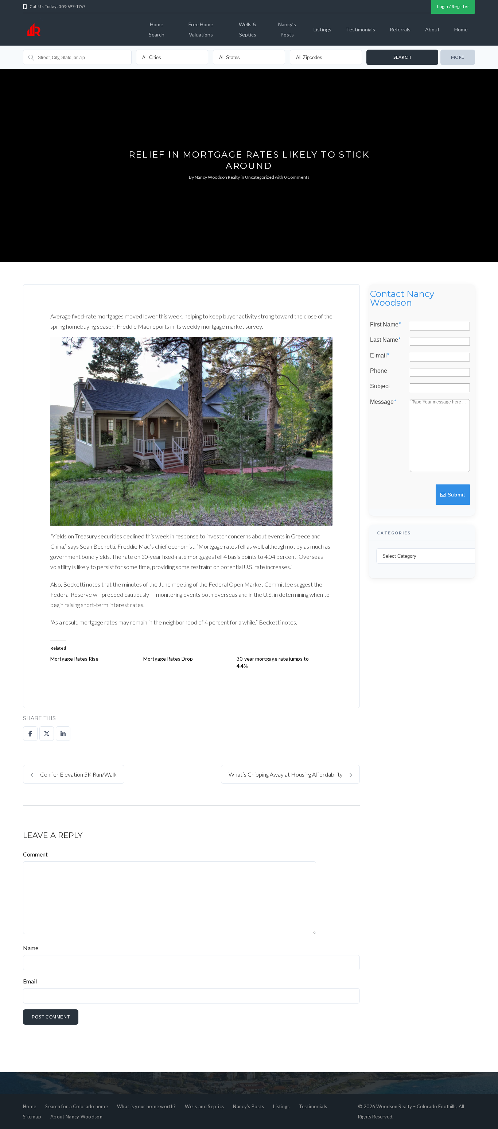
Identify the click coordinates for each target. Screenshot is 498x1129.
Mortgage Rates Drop (168, 659)
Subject (380, 386)
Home (461, 29)
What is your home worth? (146, 1106)
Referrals (400, 29)
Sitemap (32, 1117)
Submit (455, 494)
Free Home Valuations (200, 29)
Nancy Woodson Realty (217, 177)
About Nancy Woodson (76, 1117)
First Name (385, 325)
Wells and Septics (204, 1106)
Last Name (385, 340)
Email (30, 981)
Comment (35, 854)
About (432, 29)
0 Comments (297, 177)
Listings (322, 29)
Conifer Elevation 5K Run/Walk (78, 774)
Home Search (156, 29)
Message (383, 402)
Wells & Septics (247, 29)
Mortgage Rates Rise (74, 659)
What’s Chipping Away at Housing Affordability (286, 774)
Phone (378, 371)
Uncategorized (259, 177)
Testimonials (360, 29)
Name (30, 947)
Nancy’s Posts (287, 29)
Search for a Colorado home (76, 1106)
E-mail (379, 355)
